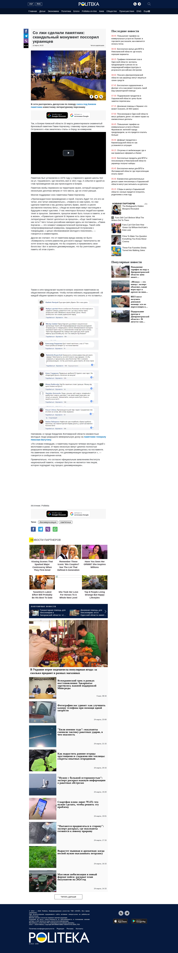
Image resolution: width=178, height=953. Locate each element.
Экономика (53, 11)
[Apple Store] (120, 921)
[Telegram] (139, 4)
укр (31, 4)
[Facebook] (26, 31)
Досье (42, 11)
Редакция (60, 929)
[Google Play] (139, 921)
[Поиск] (149, 4)
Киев (101, 11)
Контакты (79, 929)
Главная (32, 11)
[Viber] (26, 40)
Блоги (76, 11)
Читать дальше (68, 897)
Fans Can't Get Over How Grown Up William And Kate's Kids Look (135, 227)
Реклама (70, 929)
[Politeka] (89, 4)
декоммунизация (47, 522)
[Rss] (135, 4)
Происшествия (126, 11)
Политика (66, 11)
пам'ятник (65, 522)
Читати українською (97, 45)
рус (39, 4)
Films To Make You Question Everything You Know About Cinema (134, 239)
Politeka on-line (89, 11)
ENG (139, 11)
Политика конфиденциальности (41, 929)
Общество (111, 11)
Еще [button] (146, 11)
